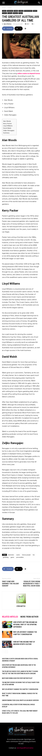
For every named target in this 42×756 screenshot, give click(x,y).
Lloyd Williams (7, 126)
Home (4, 7)
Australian (11, 555)
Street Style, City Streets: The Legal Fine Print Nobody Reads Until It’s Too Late (20, 712)
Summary (6, 133)
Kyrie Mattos (7, 24)
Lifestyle (15, 13)
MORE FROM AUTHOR (29, 617)
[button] (3, 3)
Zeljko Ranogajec (8, 130)
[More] (25, 29)
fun (34, 555)
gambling (5, 557)
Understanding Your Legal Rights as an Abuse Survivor (20, 700)
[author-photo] (21, 603)
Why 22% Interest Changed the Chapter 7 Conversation (20, 689)
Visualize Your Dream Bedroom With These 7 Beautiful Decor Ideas (31, 584)
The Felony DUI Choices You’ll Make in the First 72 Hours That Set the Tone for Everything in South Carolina (20, 672)
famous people (26, 555)
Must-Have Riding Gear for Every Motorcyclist (17, 678)
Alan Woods (7, 121)
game (12, 557)
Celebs (15, 11)
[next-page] (6, 651)
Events (35, 11)
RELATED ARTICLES (10, 617)
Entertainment (28, 11)
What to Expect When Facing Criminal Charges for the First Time (20, 694)
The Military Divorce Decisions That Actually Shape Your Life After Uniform (20, 683)
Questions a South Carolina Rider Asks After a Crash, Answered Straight (20, 660)
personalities (20, 557)
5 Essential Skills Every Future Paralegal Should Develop (18, 705)
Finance (4, 13)
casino (18, 555)
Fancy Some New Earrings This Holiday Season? (10, 584)
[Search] (39, 3)
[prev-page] (3, 651)
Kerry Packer (7, 123)
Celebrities (10, 11)
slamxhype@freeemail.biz (25, 748)
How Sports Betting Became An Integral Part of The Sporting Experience (25, 624)
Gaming (10, 13)
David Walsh (7, 128)
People (20, 13)
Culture (21, 11)
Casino (10, 7)
